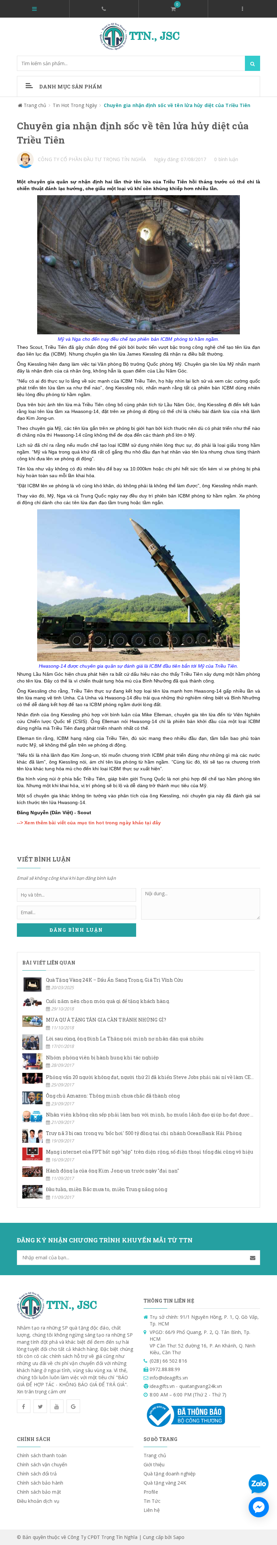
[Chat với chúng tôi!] (259, 1507)
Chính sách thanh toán (42, 1455)
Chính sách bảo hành (40, 1482)
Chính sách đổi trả (37, 1473)
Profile (151, 1492)
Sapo (178, 1537)
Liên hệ (152, 1510)
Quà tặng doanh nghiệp (170, 1473)
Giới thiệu (154, 1464)
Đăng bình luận (76, 930)
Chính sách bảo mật (39, 1492)
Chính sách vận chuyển (42, 1464)
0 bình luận (226, 159)
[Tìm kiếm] (252, 63)
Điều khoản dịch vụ (38, 1501)
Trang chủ (155, 1455)
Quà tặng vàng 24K (165, 1482)
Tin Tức (152, 1501)
